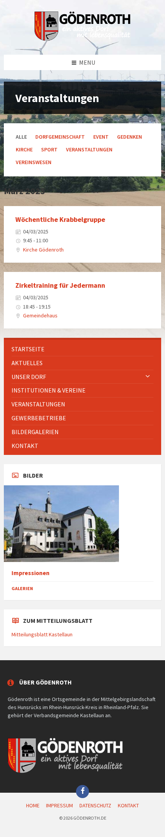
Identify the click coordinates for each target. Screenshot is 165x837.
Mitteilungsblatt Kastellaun (42, 634)
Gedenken (129, 136)
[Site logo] (82, 39)
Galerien (22, 588)
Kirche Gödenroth (43, 249)
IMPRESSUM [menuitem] (59, 805)
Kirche (24, 149)
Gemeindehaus (40, 315)
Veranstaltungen (89, 149)
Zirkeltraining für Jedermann (60, 285)
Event (101, 136)
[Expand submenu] (147, 376)
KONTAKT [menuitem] (128, 805)
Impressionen (31, 573)
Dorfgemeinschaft (60, 136)
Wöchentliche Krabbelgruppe (60, 219)
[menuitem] (82, 349)
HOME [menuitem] (33, 805)
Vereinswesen (33, 162)
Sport (49, 149)
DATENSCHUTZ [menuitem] (95, 805)
